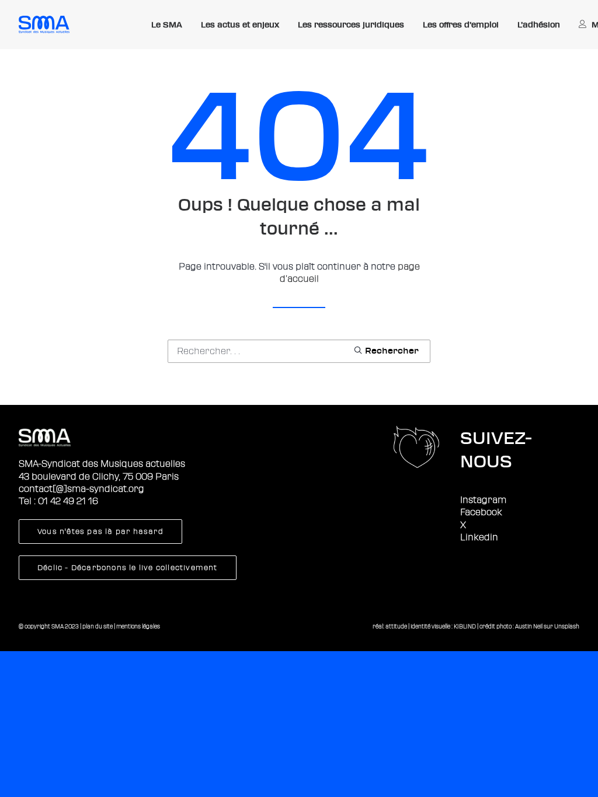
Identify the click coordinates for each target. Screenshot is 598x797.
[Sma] (44, 24)
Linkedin (479, 537)
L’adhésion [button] (538, 24)
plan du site (97, 626)
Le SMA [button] (166, 24)
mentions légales (138, 626)
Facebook (481, 512)
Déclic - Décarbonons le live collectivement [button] (127, 568)
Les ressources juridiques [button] (351, 24)
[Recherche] (299, 351)
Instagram (483, 500)
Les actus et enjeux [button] (240, 24)
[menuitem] (166, 25)
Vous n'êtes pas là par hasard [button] (100, 531)
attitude (396, 626)
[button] (386, 350)
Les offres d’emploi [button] (461, 24)
